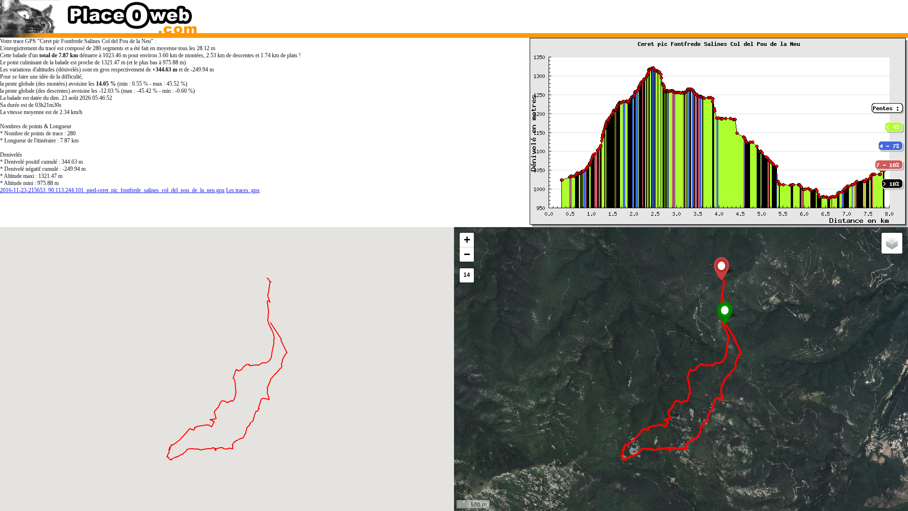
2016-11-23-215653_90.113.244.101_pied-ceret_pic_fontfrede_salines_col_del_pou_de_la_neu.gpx (112, 190)
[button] (725, 313)
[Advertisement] (668, 14)
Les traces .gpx (243, 190)
